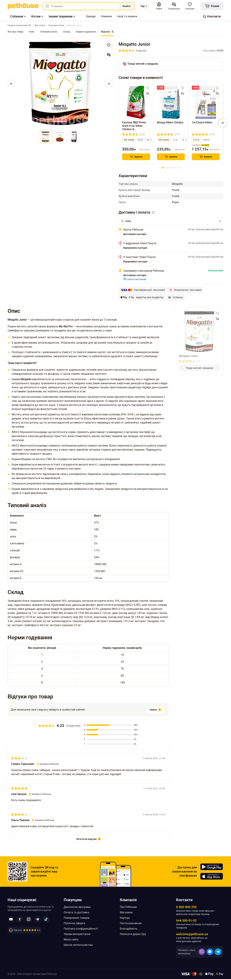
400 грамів (163, 140)
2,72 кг (196, 140)
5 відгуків (141, 50)
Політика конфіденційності (81, 928)
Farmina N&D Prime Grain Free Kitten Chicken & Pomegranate (134, 126)
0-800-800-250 (186, 907)
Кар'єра (125, 917)
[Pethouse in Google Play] (211, 867)
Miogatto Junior (188, 356)
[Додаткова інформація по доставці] (153, 212)
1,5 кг (140, 140)
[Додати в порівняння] (108, 54)
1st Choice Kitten (202, 122)
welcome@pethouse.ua (192, 934)
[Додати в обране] (108, 45)
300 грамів (129, 140)
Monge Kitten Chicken (170, 122)
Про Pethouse (128, 907)
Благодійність (128, 928)
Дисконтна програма (77, 907)
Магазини (126, 912)
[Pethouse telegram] (37, 919)
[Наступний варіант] (151, 140)
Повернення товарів (76, 917)
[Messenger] (209, 951)
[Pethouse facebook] (19, 919)
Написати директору (133, 934)
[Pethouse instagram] (28, 919)
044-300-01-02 (186, 920)
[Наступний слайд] (108, 84)
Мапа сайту (71, 939)
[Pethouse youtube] (11, 919)
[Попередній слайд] (11, 84)
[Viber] (201, 951)
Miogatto (177, 184)
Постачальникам (131, 923)
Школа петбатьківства (78, 945)
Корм (175, 202)
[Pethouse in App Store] (211, 876)
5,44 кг (206, 140)
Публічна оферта (74, 923)
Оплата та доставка (76, 912)
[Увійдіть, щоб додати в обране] (147, 88)
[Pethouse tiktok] (46, 919)
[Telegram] (218, 951)
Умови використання (77, 934)
